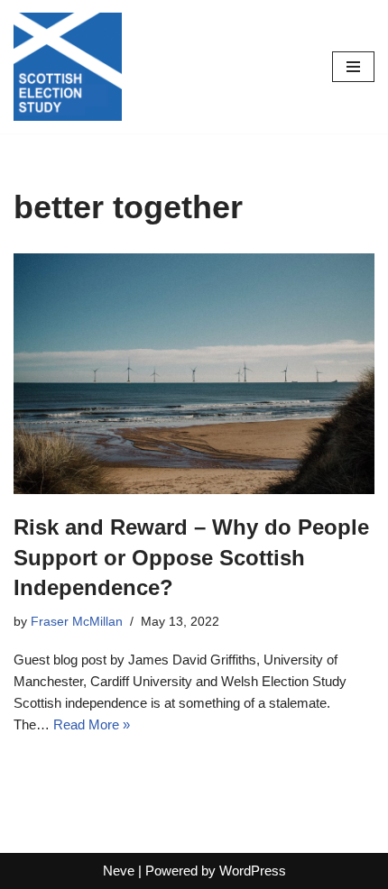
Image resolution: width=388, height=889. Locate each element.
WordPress (252, 870)
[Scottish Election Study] (68, 67)
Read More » (91, 724)
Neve (118, 870)
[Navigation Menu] (353, 66)
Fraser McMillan (77, 621)
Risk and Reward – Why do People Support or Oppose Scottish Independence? (191, 557)
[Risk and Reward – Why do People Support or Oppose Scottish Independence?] (194, 373)
